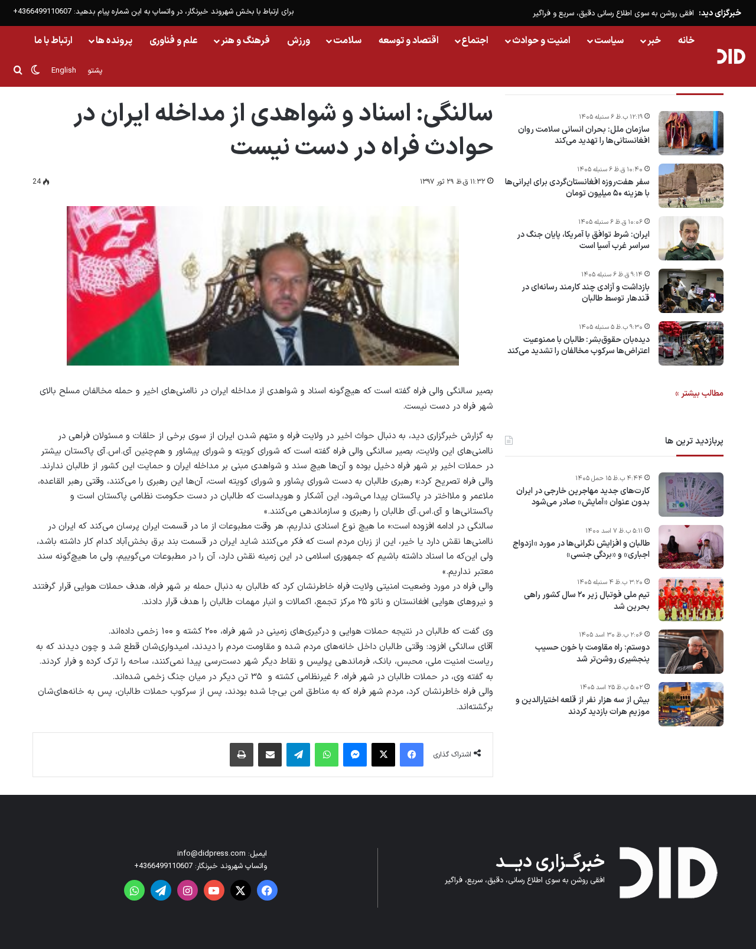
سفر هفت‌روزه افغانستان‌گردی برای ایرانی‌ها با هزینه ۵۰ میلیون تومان (577, 188)
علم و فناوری (173, 41)
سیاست (609, 41)
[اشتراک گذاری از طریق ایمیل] (270, 755)
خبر (654, 41)
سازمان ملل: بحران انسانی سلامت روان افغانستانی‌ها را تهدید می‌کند (584, 135)
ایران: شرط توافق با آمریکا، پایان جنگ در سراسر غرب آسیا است (583, 240)
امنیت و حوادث (541, 41)
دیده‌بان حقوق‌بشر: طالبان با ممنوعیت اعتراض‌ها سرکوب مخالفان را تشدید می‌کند (578, 345)
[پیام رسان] (355, 755)
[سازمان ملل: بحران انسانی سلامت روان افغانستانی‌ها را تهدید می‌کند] (691, 133)
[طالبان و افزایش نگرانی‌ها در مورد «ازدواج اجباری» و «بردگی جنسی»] (691, 547)
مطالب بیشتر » (699, 393)
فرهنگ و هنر (245, 41)
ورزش (298, 41)
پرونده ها (114, 41)
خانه (686, 41)
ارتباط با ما (53, 41)
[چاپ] (241, 755)
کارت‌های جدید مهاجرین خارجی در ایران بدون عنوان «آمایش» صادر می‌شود (583, 496)
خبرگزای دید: (720, 13)
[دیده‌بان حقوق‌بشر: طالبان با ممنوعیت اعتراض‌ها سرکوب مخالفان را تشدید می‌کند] (691, 343)
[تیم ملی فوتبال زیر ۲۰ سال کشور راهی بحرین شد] (691, 599)
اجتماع (475, 41)
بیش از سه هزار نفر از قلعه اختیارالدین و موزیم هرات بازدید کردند (583, 706)
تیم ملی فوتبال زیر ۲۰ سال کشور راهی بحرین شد (587, 601)
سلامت (347, 41)
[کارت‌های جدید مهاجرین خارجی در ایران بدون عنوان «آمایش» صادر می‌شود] (691, 494)
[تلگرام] (298, 755)
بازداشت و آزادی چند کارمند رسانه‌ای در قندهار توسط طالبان (586, 293)
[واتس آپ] (326, 755)
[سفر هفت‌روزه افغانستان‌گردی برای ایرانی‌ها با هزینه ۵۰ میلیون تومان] (691, 186)
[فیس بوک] (411, 755)
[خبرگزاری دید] (731, 56)
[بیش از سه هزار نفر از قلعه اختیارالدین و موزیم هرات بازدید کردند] (691, 704)
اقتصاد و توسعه (409, 41)
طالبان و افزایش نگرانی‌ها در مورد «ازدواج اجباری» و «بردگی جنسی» (581, 549)
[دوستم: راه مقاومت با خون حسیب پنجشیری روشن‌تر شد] (691, 652)
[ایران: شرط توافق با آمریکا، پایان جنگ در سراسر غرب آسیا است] (691, 238)
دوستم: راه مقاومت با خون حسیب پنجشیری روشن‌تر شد (592, 654)
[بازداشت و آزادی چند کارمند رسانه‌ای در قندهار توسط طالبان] (691, 291)
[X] (383, 755)
